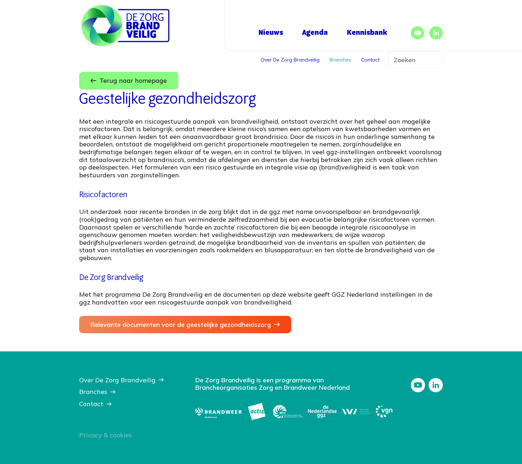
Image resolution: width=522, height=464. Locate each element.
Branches (340, 59)
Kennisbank (367, 33)
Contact (370, 59)
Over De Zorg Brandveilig (290, 59)
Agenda (315, 33)
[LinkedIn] (436, 33)
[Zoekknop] (432, 60)
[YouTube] (417, 33)
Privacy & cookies (105, 435)
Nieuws (271, 33)
